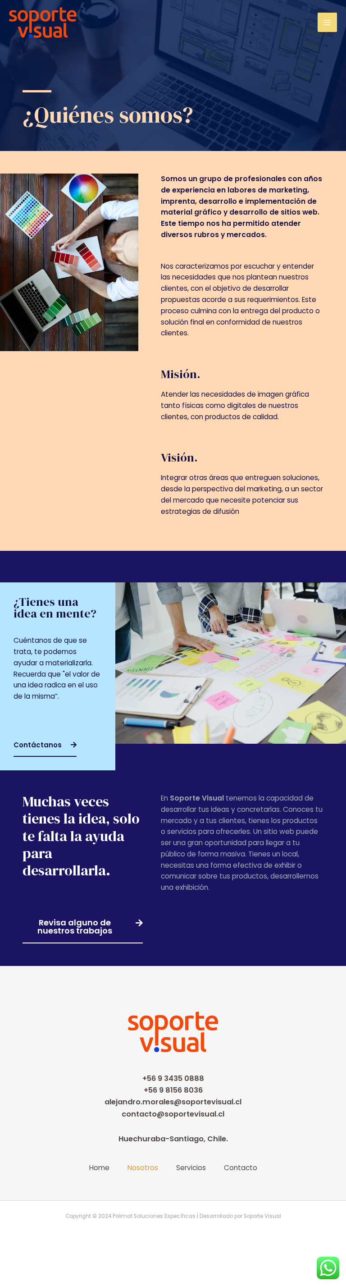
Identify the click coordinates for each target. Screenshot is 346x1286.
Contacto (240, 1167)
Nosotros (142, 1167)
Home (99, 1167)
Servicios (191, 1167)
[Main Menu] (327, 22)
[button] (45, 745)
